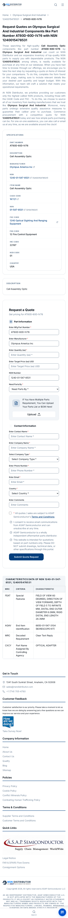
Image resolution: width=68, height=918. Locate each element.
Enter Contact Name (18, 431)
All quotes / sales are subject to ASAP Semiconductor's (34, 515)
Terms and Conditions (43, 516)
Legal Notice (9, 858)
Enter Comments (16, 500)
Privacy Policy (10, 786)
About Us (7, 751)
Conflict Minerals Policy (15, 795)
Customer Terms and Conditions (19, 820)
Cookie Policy (9, 790)
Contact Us (8, 756)
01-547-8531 (16, 209)
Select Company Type (19, 454)
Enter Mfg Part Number (20, 327)
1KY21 (13, 199)
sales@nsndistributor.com (19, 686)
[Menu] (62, 5)
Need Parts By (16, 384)
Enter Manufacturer (18, 338)
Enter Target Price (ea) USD (21, 361)
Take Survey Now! (12, 731)
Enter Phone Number (19, 466)
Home (6, 15)
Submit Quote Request (26, 556)
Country (13, 488)
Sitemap (7, 770)
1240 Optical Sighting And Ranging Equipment (28, 222)
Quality (6, 761)
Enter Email (14, 477)
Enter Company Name (19, 443)
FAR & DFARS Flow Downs (16, 862)
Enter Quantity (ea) (18, 350)
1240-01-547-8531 (19, 177)
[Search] (56, 5)
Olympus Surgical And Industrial (29, 15)
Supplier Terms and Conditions (18, 816)
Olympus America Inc (21, 167)
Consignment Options (14, 867)
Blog (5, 765)
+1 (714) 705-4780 (16, 691)
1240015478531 (11, 19)
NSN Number (15, 373)
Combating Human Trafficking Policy (21, 800)
